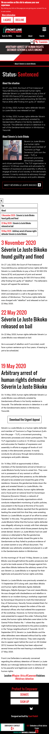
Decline (19, 20)
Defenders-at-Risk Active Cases (37, 726)
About (3, 210)
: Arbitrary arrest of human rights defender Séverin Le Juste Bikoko (19, 233)
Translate (43, 42)
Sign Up (24, 702)
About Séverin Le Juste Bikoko (25, 63)
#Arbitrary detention (24, 678)
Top (2, 205)
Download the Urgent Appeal (24, 420)
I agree (7, 20)
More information (8, 14)
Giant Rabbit (33, 716)
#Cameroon (31, 675)
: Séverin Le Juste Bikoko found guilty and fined (17, 217)
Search (41, 36)
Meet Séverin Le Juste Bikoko (20, 185)
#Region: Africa (19, 675)
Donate (18, 36)
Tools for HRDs (7, 36)
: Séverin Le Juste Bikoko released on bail (16, 225)
